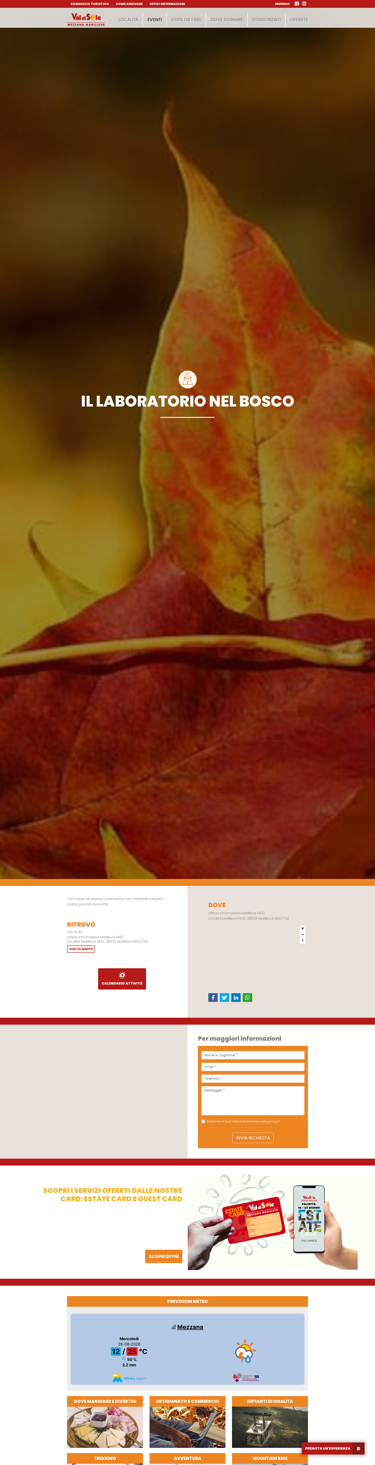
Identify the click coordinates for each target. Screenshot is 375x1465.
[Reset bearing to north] (302, 941)
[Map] (258, 955)
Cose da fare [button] (186, 19)
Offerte (299, 19)
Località (128, 19)
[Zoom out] (302, 934)
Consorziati (266, 19)
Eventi (154, 19)
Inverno (282, 4)
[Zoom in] (302, 928)
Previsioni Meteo (187, 1301)
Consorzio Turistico (90, 4)
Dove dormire (227, 19)
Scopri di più (164, 1256)
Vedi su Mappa (81, 949)
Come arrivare (129, 4)
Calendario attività (122, 983)
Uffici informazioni (167, 4)
